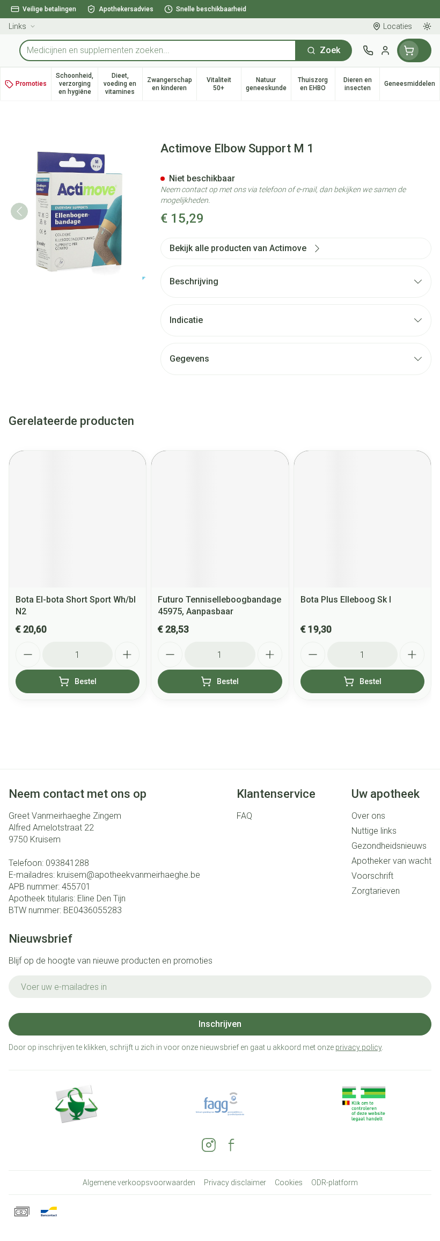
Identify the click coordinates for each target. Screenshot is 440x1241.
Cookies (289, 1182)
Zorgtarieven (375, 891)
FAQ (244, 816)
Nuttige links (374, 831)
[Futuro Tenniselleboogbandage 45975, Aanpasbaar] (219, 519)
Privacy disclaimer (235, 1182)
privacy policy (358, 1047)
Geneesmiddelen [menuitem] (411, 85)
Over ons (368, 816)
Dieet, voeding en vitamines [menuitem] (123, 84)
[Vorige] (19, 211)
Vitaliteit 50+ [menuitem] (224, 84)
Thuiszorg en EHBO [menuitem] (316, 84)
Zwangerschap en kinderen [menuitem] (171, 84)
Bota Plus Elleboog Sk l (345, 599)
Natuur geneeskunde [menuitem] (268, 84)
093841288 (67, 863)
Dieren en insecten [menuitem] (361, 84)
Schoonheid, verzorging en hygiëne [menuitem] (77, 84)
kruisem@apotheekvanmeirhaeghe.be (128, 875)
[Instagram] (209, 1145)
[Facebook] (231, 1145)
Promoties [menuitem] (31, 83)
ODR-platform (334, 1182)
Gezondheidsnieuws (389, 846)
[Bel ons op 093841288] (368, 50)
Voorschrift (372, 876)
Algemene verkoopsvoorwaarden (139, 1182)
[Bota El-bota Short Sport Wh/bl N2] (77, 519)
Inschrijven (220, 1024)
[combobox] (157, 50)
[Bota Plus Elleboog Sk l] (362, 519)
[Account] (385, 50)
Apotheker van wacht (391, 861)
